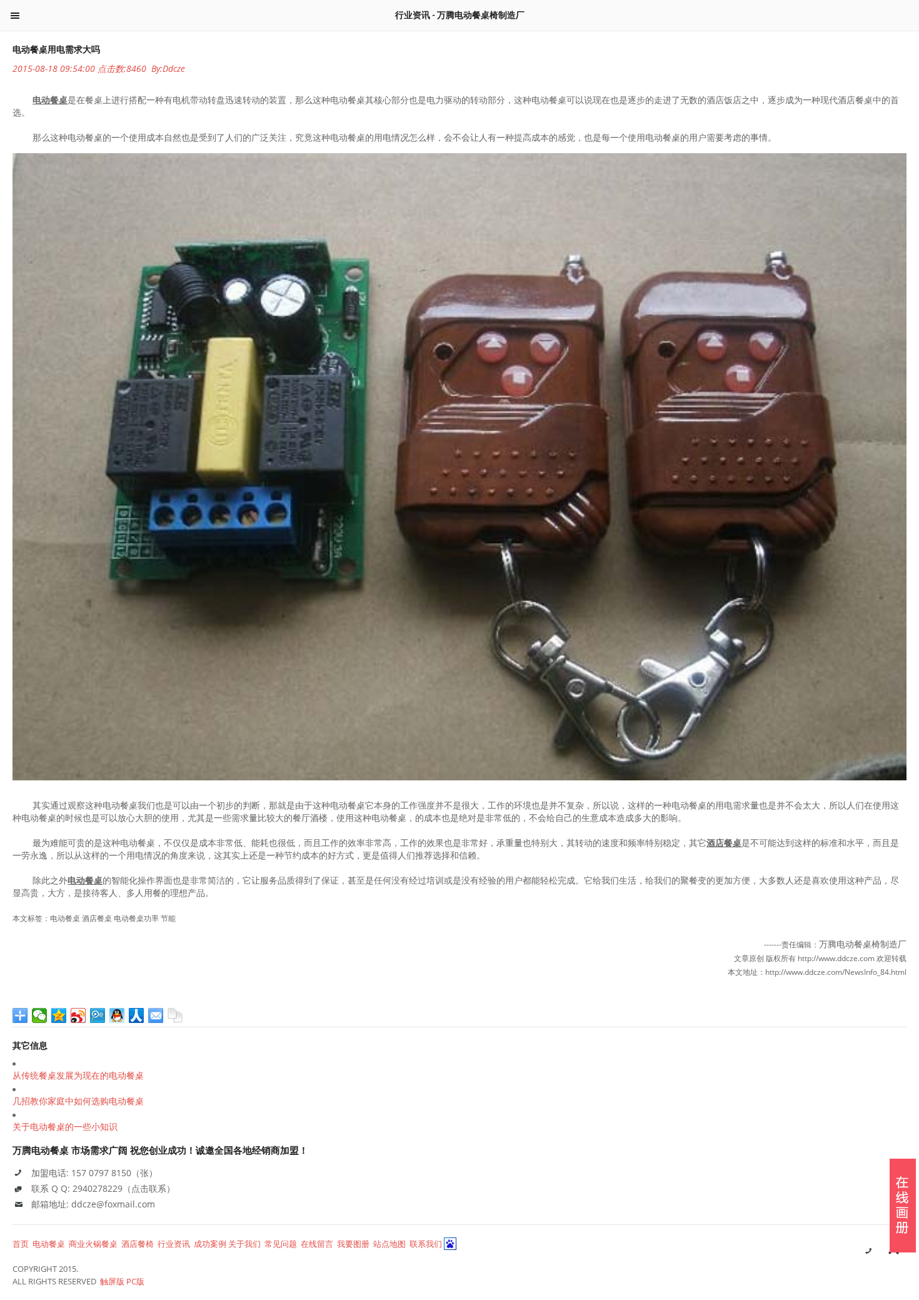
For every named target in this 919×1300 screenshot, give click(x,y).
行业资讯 (174, 1243)
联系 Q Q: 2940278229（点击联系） (103, 1188)
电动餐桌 (49, 1243)
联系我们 (425, 1243)
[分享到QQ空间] (59, 1015)
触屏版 (112, 1281)
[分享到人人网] (136, 1015)
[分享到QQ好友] (117, 1015)
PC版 (135, 1281)
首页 (21, 1243)
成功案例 (210, 1243)
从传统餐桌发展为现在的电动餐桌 (78, 1075)
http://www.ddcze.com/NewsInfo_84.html (835, 972)
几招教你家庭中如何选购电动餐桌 (78, 1101)
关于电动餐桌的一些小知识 (65, 1126)
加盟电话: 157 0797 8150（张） (94, 1173)
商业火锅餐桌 (93, 1243)
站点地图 (389, 1243)
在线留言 (317, 1243)
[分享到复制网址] (175, 1015)
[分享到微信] (40, 1015)
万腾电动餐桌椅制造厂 (862, 944)
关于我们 (244, 1243)
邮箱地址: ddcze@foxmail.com (93, 1204)
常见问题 (280, 1243)
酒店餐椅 (137, 1243)
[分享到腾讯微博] (98, 1015)
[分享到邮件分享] (156, 1015)
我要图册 (353, 1243)
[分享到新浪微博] (78, 1015)
